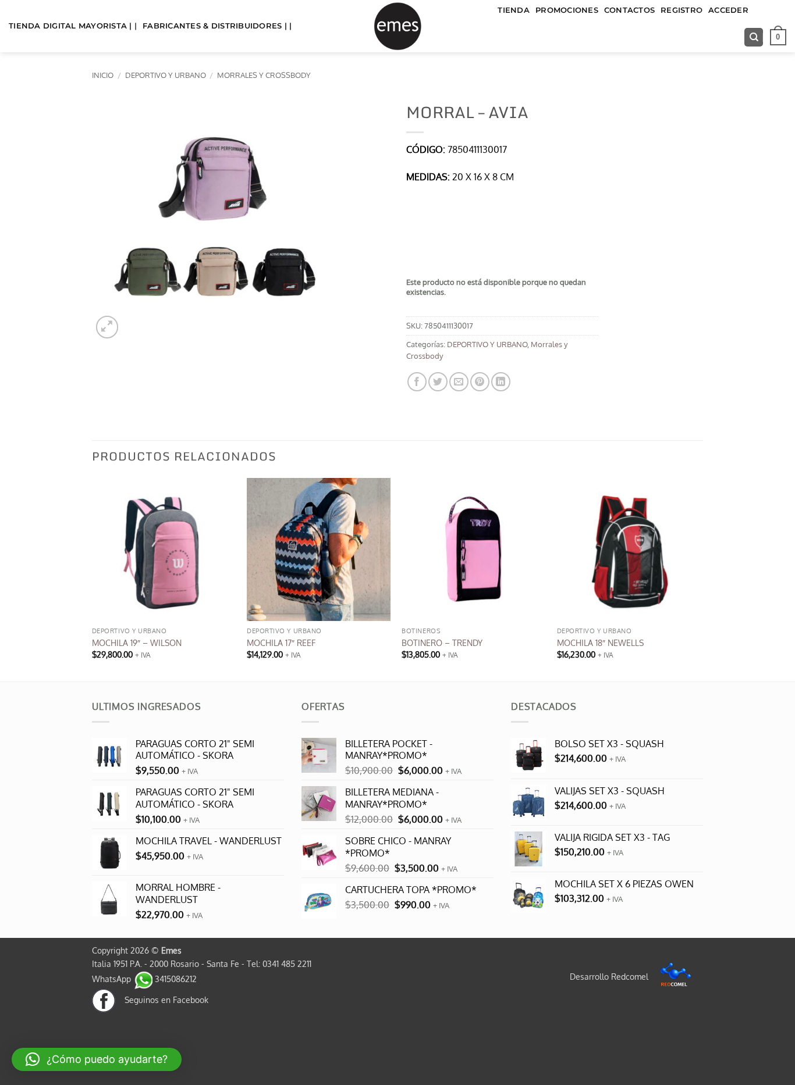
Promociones (566, 10)
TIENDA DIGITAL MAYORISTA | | (73, 26)
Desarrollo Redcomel (610, 976)
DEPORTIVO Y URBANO (165, 75)
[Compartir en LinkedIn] (500, 381)
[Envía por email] (459, 381)
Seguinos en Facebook (161, 999)
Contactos (629, 10)
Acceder (728, 10)
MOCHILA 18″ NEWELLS (600, 642)
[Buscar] (753, 37)
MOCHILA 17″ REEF (281, 642)
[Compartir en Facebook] (417, 381)
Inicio (102, 75)
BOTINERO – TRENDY (442, 642)
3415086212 (174, 978)
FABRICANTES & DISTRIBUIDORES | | (217, 26)
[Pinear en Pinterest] (479, 381)
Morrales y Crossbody (264, 75)
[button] (778, 37)
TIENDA (514, 10)
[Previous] (92, 579)
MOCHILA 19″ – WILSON (137, 642)
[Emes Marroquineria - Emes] (397, 26)
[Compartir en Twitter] (438, 381)
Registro (681, 10)
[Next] (699, 579)
